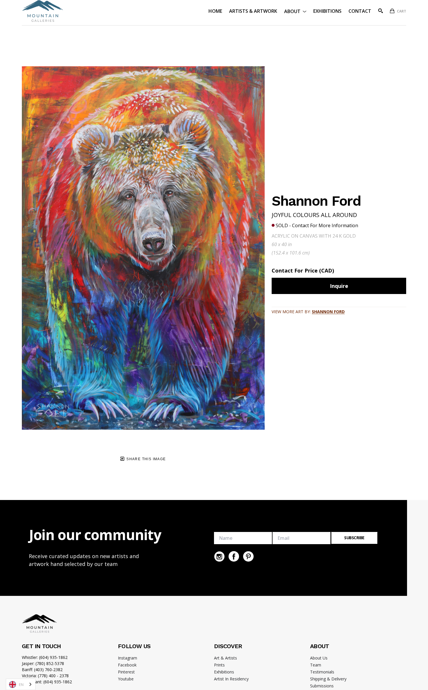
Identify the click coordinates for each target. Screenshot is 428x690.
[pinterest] (248, 556)
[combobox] (21, 684)
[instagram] (219, 556)
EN (21, 684)
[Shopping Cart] (392, 10)
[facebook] (234, 556)
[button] (295, 11)
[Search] (380, 10)
